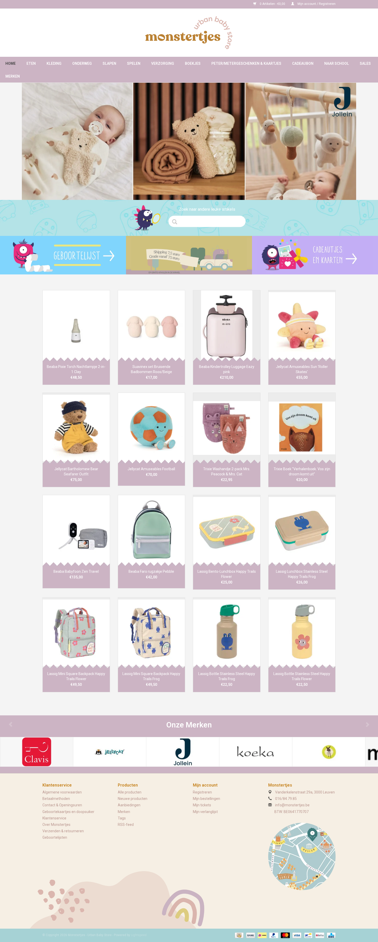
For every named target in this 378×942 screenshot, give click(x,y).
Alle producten (129, 792)
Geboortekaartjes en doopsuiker (68, 812)
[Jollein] (182, 752)
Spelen (133, 63)
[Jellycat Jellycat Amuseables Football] (151, 428)
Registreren (202, 792)
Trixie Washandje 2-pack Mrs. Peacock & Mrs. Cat (226, 471)
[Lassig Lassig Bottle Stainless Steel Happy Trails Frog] (226, 632)
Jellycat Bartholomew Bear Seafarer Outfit (76, 471)
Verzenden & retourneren (63, 831)
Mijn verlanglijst (205, 812)
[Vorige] (33, 138)
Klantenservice (54, 818)
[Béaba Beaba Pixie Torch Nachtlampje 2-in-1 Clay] (76, 325)
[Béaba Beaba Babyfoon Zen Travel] (76, 530)
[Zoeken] (176, 222)
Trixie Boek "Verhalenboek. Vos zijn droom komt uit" (302, 471)
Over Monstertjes (56, 825)
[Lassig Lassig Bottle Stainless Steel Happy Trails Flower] (302, 632)
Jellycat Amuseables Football (151, 469)
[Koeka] (255, 752)
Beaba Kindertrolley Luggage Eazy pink (226, 369)
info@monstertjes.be (292, 805)
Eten (31, 63)
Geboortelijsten (54, 837)
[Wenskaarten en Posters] (315, 255)
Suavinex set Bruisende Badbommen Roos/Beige (151, 369)
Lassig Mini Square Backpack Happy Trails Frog (151, 676)
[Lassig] (328, 752)
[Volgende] (345, 138)
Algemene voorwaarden (62, 792)
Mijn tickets (202, 805)
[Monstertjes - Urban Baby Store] (189, 32)
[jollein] (189, 141)
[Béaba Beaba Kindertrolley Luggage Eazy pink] (226, 325)
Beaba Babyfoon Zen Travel (76, 571)
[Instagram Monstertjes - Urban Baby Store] (64, 4)
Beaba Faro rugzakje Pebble (151, 571)
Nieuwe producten (132, 799)
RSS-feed (126, 825)
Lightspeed (139, 935)
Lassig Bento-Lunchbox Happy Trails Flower (226, 574)
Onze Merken (189, 724)
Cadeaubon (302, 63)
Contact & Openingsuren (62, 805)
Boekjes (193, 63)
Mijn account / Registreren (316, 4)
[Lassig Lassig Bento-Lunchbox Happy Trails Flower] (226, 530)
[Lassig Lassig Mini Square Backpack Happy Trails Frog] (151, 632)
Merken (12, 76)
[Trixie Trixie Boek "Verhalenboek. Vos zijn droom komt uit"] (302, 428)
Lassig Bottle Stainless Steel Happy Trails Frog (226, 676)
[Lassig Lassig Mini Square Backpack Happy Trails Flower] (76, 632)
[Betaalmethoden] (238, 935)
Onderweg (82, 63)
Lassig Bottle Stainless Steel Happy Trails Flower (301, 676)
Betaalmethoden (56, 799)
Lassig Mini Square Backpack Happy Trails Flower (76, 676)
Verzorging (162, 63)
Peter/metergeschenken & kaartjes (246, 63)
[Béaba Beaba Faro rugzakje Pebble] (151, 530)
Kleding (54, 63)
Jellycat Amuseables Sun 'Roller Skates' (302, 369)
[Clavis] (36, 752)
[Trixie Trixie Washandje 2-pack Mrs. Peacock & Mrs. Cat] (226, 428)
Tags (122, 818)
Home (10, 63)
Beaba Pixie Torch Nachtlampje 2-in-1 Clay (76, 369)
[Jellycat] (109, 752)
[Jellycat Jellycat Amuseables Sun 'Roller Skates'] (302, 325)
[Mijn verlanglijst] (63, 255)
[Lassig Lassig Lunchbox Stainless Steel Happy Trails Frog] (302, 530)
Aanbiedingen (129, 805)
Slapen (109, 63)
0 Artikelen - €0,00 (272, 4)
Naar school (336, 63)
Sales (365, 63)
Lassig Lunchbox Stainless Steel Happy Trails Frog (302, 574)
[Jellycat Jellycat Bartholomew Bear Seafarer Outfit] (76, 428)
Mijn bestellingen (206, 799)
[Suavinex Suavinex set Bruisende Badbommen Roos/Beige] (151, 325)
